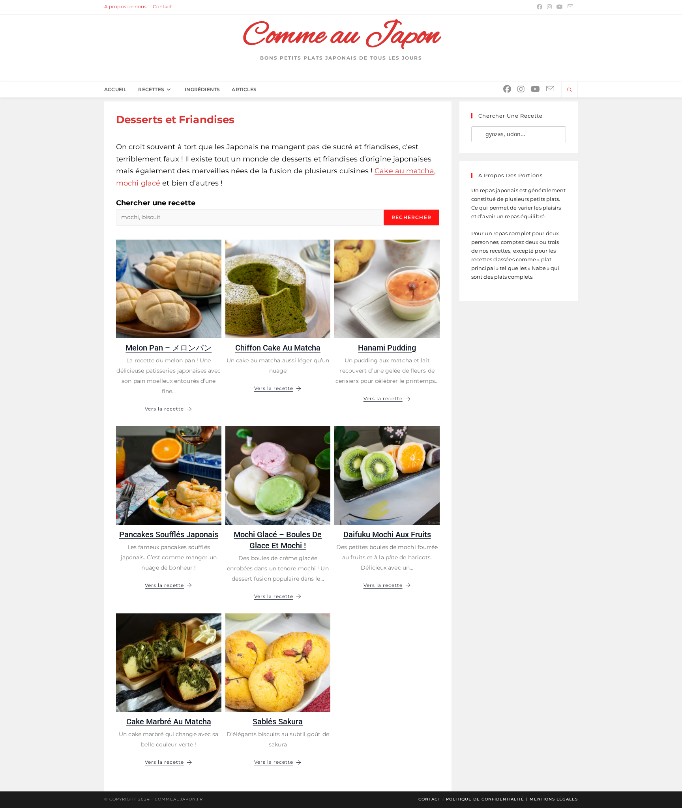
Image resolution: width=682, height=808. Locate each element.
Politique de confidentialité (485, 799)
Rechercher (411, 217)
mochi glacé (138, 183)
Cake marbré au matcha (168, 721)
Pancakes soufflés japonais (168, 534)
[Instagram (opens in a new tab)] (549, 7)
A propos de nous (125, 6)
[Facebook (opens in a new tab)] (539, 7)
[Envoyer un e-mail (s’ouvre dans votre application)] (569, 7)
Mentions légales (554, 799)
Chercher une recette (155, 203)
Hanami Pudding (387, 347)
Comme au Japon (341, 36)
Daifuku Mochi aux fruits (387, 534)
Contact (162, 6)
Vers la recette (164, 409)
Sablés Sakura (278, 721)
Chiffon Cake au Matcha (277, 347)
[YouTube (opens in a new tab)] (559, 7)
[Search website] (569, 90)
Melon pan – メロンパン (169, 347)
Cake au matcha (404, 171)
